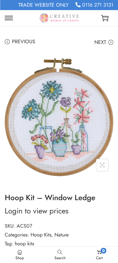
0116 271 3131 (97, 5)
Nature (61, 234)
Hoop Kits (41, 234)
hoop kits (24, 243)
